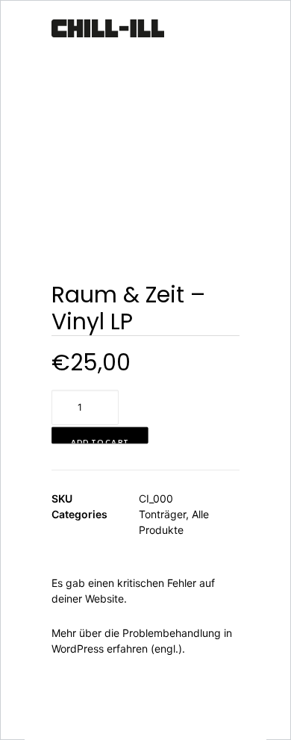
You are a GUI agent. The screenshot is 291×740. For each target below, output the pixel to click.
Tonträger (162, 514)
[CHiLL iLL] (107, 32)
